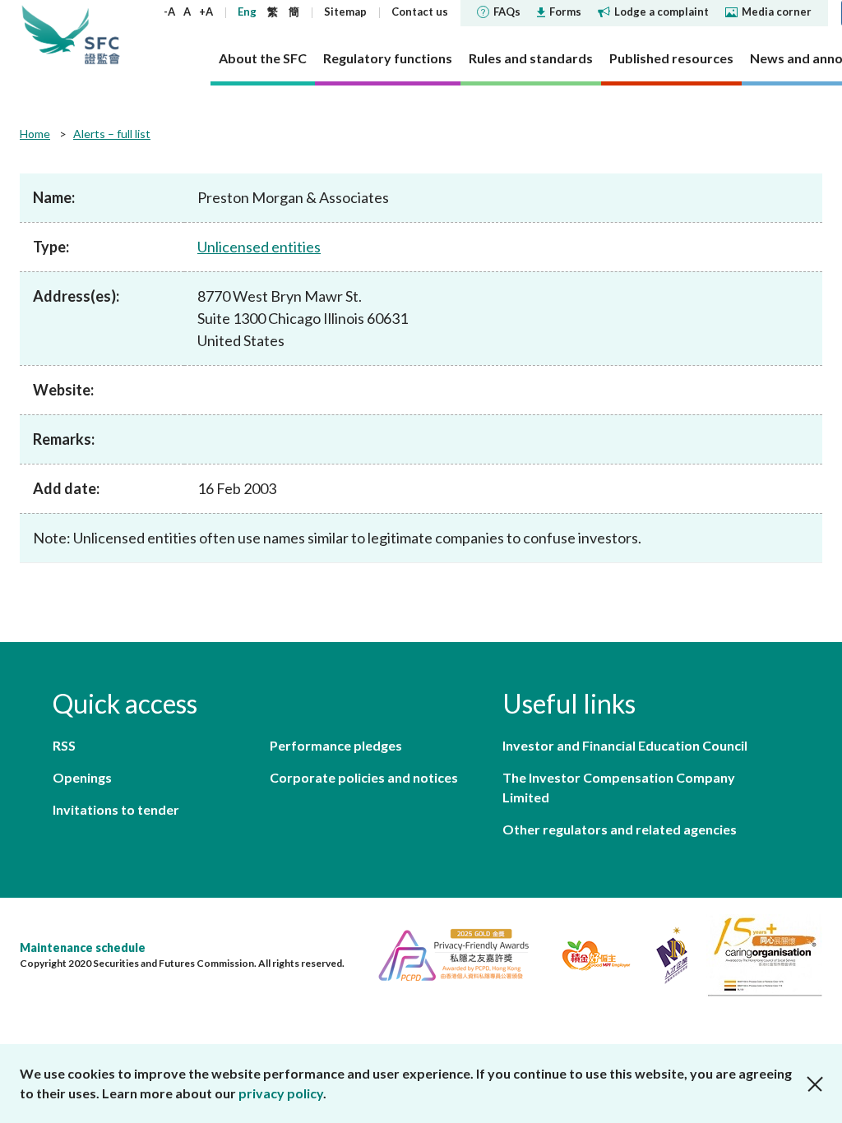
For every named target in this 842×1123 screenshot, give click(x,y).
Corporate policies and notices (364, 777)
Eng (247, 11)
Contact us (419, 11)
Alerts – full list (111, 134)
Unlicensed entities (259, 247)
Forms (565, 11)
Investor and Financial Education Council (624, 745)
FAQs (506, 11)
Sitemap (345, 11)
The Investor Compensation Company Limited (618, 787)
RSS (64, 745)
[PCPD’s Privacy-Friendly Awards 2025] (447, 953)
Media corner (777, 11)
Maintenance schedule (83, 947)
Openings (82, 777)
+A (206, 11)
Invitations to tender (116, 809)
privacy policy (280, 1093)
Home (35, 134)
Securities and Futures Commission (102, 34)
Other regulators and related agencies (619, 829)
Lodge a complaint (661, 11)
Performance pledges (336, 745)
